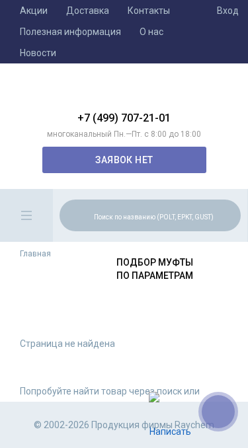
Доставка (87, 10)
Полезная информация (70, 31)
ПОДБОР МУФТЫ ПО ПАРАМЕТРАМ (154, 269)
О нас (151, 31)
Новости (38, 53)
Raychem (124, 92)
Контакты (149, 10)
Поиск (229, 215)
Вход (228, 10)
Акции (34, 10)
